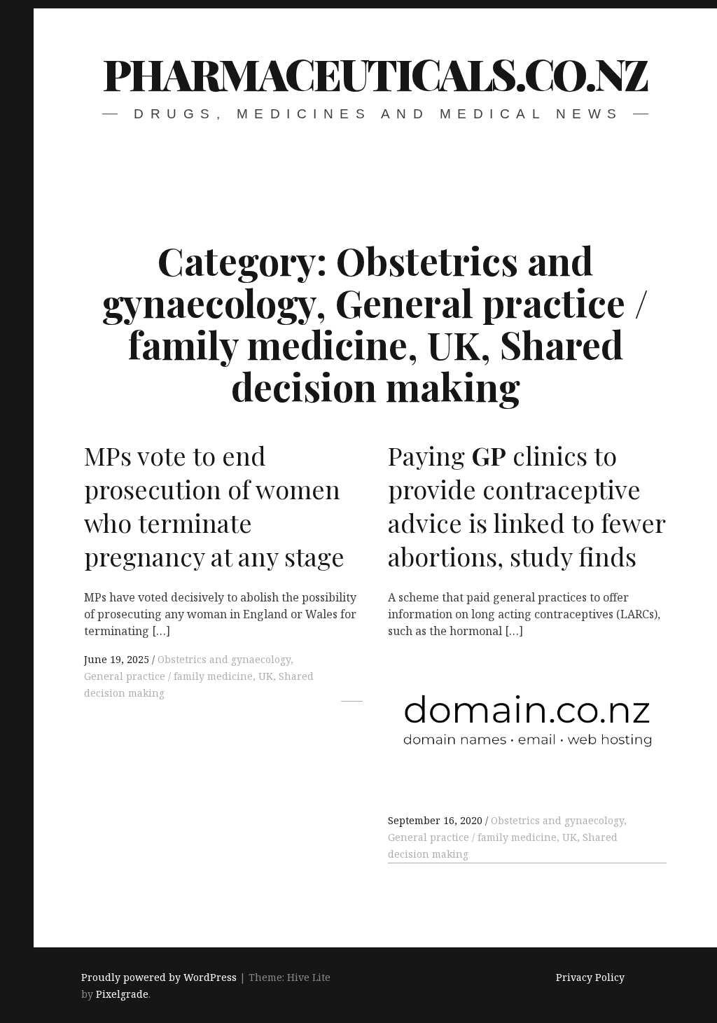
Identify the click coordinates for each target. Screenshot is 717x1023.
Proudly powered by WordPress (159, 977)
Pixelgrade (122, 994)
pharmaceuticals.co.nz (375, 73)
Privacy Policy (590, 977)
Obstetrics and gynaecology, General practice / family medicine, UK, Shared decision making (199, 676)
